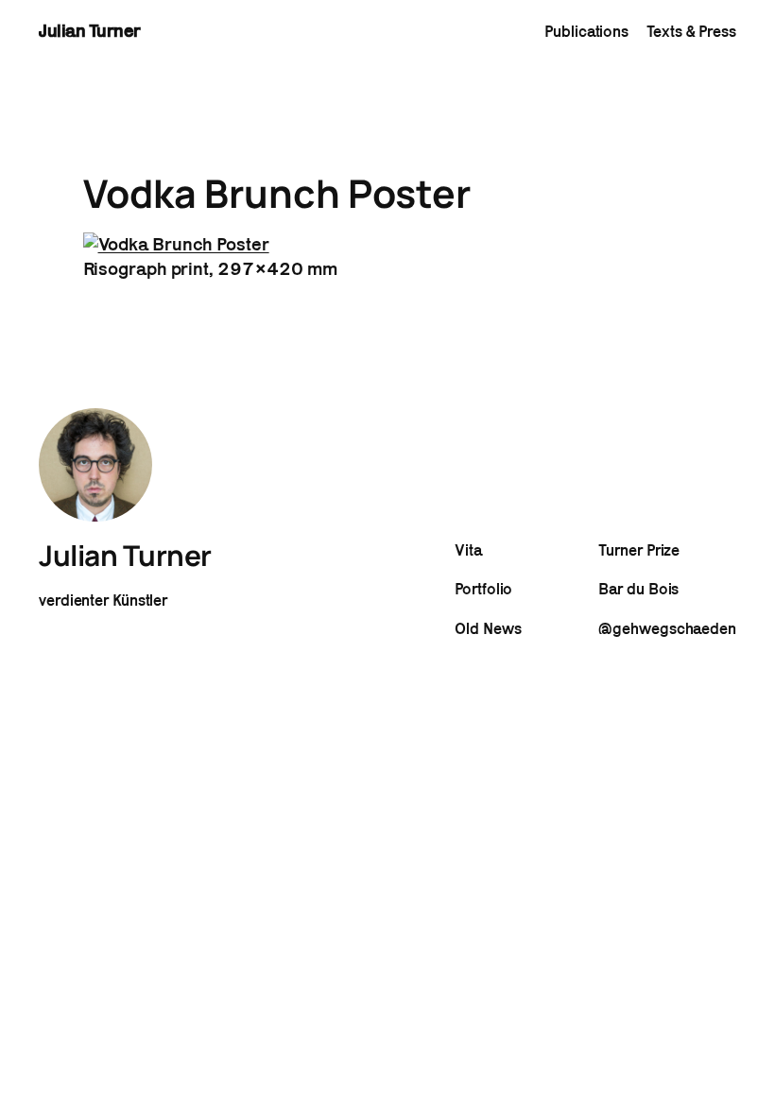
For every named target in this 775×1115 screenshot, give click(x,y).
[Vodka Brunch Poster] (176, 243)
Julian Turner (90, 30)
